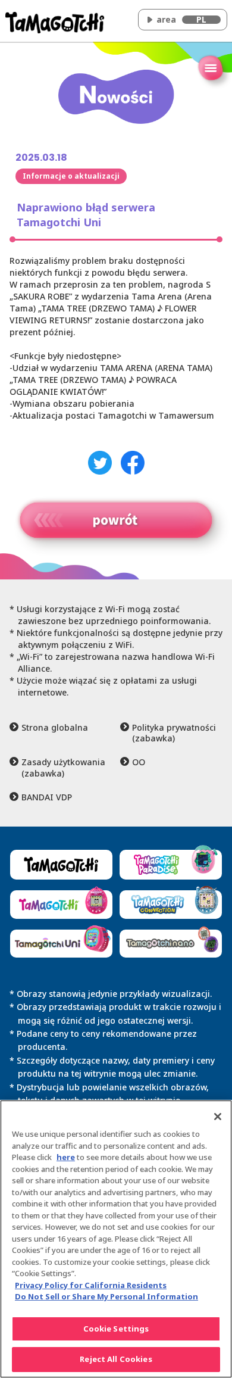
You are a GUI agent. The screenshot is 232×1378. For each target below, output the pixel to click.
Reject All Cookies (116, 1359)
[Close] (218, 1116)
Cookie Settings (116, 1328)
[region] (116, 1239)
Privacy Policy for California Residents (91, 1285)
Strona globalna (54, 727)
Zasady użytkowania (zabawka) (63, 767)
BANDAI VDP (46, 797)
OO (138, 762)
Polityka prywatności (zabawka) (174, 733)
